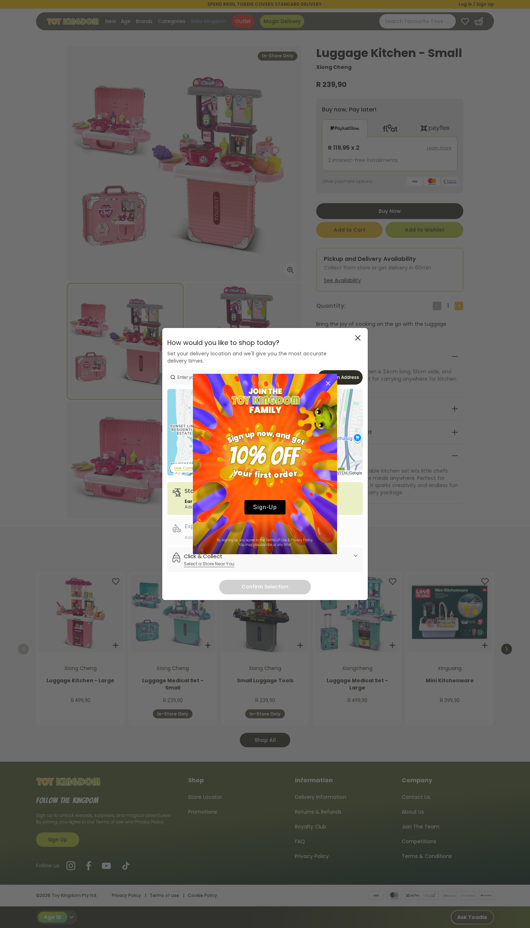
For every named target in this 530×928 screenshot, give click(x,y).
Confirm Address (340, 377)
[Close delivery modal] (358, 338)
